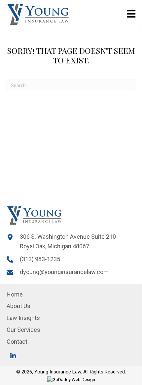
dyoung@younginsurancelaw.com (64, 271)
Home (15, 294)
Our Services (23, 329)
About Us (18, 305)
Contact (17, 341)
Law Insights (23, 317)
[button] (13, 356)
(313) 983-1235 (40, 259)
